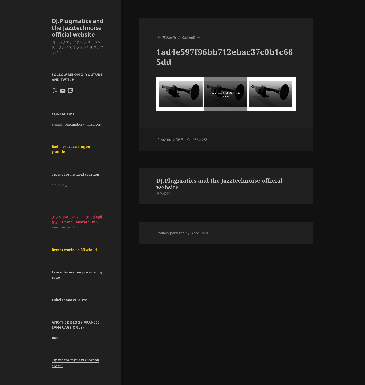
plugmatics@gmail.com (83, 124)
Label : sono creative (69, 300)
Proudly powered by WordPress (182, 233)
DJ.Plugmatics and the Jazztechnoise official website (78, 27)
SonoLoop (60, 184)
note (55, 337)
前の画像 (169, 37)
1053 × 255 (199, 139)
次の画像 (188, 37)
